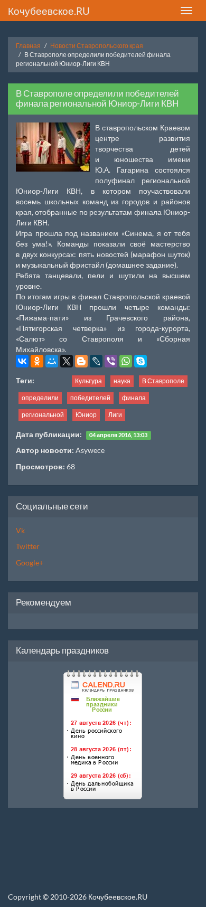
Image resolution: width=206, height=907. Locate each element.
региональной (43, 415)
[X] (66, 361)
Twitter (28, 546)
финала (134, 398)
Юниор (86, 415)
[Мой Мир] (51, 361)
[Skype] (140, 361)
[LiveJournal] (96, 361)
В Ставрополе (163, 381)
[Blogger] (81, 361)
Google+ (29, 562)
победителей (90, 398)
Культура (88, 381)
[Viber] (111, 361)
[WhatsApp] (125, 361)
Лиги (115, 415)
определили (40, 398)
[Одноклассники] (37, 361)
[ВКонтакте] (22, 361)
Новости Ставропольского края (96, 46)
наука (122, 381)
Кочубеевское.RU (49, 11)
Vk (20, 530)
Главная (28, 46)
